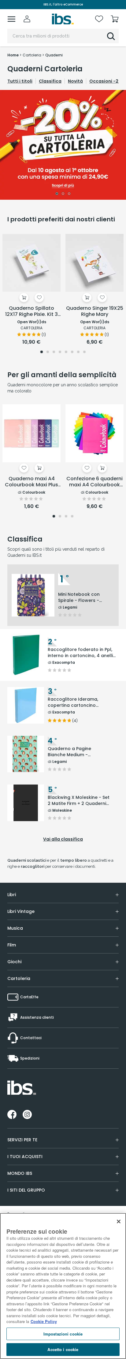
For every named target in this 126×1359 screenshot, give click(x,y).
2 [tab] (63, 194)
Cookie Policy (44, 1321)
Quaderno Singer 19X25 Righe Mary (94, 311)
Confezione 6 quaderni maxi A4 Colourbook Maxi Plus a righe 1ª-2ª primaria (94, 482)
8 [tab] (84, 352)
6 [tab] (72, 352)
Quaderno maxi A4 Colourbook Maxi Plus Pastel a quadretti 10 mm (31, 482)
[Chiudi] (118, 1221)
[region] (63, 1286)
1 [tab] (57, 194)
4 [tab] (60, 352)
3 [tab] (69, 194)
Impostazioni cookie (63, 1334)
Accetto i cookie (62, 1349)
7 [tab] (78, 352)
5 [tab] (66, 352)
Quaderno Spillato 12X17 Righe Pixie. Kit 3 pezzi (31, 311)
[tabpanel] (63, 145)
